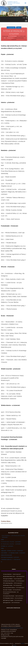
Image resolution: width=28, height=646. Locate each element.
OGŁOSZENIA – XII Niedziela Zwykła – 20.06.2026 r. (13, 552)
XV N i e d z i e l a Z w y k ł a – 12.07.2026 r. (11, 543)
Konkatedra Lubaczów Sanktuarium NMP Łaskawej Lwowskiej (13, 3)
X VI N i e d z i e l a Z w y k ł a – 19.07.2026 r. (11, 541)
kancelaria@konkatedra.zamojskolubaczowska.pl (12, 627)
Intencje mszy (11, 27)
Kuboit (22, 643)
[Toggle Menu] (26, 20)
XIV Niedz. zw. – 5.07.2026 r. (7, 546)
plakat (2, 539)
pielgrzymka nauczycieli (6, 555)
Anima (14, 645)
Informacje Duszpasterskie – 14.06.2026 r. (10, 557)
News (19, 27)
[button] (24, 17)
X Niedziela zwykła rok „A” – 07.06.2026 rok (10, 559)
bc (1, 561)
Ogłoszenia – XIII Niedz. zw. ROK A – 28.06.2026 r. (12, 550)
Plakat (2, 548)
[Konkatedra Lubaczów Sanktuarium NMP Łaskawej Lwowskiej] (4, 3)
